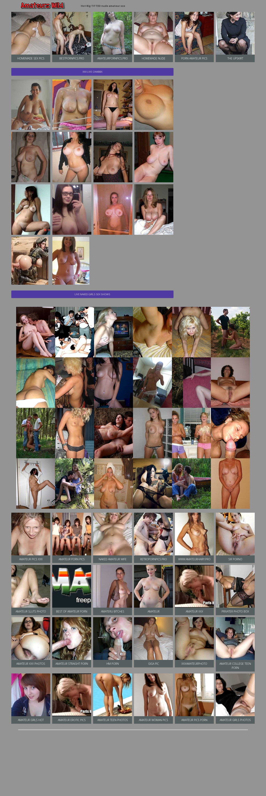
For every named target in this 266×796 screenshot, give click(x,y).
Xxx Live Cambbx (92, 71)
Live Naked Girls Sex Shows (92, 294)
